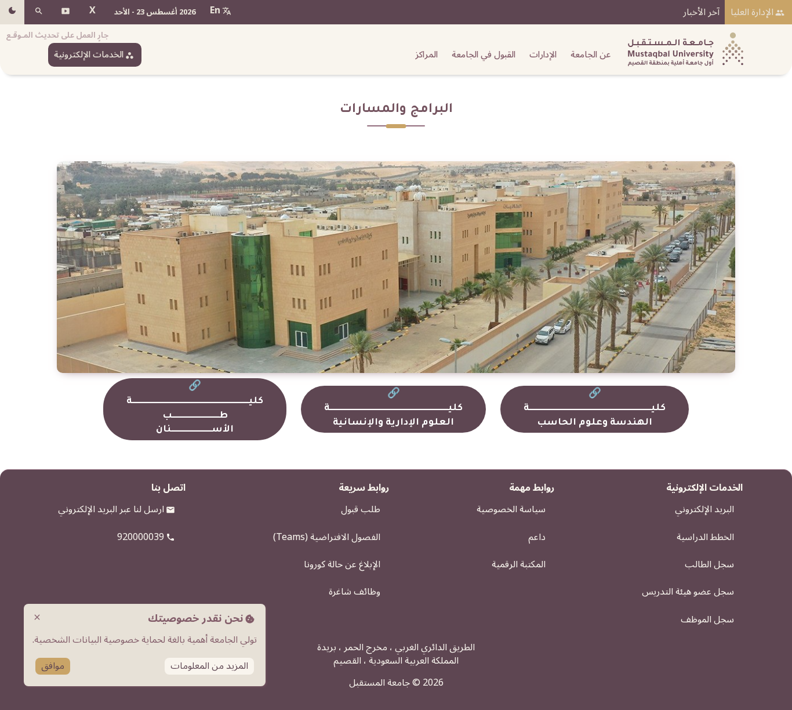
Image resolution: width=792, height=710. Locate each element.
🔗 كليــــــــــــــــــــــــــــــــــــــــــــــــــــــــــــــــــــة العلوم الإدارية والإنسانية (393, 409)
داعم (537, 537)
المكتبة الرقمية (519, 564)
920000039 (140, 537)
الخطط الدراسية (705, 537)
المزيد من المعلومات (209, 666)
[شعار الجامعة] (683, 49)
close (37, 617)
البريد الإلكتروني (704, 509)
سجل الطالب (709, 564)
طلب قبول (360, 509)
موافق (52, 666)
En (215, 10)
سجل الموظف (707, 619)
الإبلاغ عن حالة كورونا (342, 564)
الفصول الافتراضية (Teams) (326, 537)
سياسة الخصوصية (511, 509)
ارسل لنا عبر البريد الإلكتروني (111, 509)
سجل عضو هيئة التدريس (688, 591)
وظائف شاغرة (354, 591)
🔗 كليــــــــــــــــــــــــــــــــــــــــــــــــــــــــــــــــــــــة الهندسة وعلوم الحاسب (595, 409)
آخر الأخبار (701, 12)
